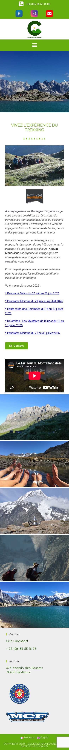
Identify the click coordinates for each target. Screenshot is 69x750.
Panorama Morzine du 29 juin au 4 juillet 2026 (35, 301)
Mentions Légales (34, 746)
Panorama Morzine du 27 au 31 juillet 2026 (33, 333)
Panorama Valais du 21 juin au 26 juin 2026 (33, 293)
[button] (35, 45)
